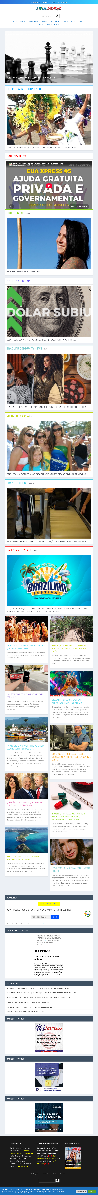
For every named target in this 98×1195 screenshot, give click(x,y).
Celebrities (44, 21)
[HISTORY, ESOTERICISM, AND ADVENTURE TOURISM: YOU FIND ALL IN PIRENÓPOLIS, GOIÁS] (71, 629)
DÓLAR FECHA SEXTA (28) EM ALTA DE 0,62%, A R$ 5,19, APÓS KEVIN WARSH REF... (41, 339)
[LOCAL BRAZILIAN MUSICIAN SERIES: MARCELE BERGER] (71, 852)
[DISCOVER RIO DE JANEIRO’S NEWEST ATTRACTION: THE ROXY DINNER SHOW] (71, 683)
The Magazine (33, 2)
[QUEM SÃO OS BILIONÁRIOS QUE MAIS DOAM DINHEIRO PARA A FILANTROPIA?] (26, 786)
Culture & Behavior (20, 80)
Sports (48, 24)
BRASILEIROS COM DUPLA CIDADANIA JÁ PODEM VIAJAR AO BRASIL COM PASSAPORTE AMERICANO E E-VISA (41, 993)
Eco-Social (63, 21)
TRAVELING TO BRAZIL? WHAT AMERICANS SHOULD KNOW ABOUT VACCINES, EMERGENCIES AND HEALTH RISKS (69, 816)
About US (45, 2)
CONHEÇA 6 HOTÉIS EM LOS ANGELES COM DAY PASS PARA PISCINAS (29, 1002)
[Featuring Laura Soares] (49, 243)
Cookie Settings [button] (81, 1191)
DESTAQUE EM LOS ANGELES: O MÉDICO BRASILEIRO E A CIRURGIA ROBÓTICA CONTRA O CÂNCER (71, 757)
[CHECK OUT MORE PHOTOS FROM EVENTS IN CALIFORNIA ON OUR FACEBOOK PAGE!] (49, 119)
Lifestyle (41, 24)
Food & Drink (54, 21)
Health (81, 21)
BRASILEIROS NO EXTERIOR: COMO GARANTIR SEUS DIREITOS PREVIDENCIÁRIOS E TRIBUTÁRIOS (46, 474)
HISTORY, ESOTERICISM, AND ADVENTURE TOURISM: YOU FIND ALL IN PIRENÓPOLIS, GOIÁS (69, 648)
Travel (55, 24)
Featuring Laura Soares (18, 271)
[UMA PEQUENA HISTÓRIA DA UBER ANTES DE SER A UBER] (26, 678)
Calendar (64, 2)
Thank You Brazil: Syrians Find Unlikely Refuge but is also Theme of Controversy (45, 77)
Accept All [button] (91, 1191)
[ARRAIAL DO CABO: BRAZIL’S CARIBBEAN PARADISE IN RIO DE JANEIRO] (26, 840)
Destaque (28, 80)
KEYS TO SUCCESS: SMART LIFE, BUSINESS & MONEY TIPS (25, 1012)
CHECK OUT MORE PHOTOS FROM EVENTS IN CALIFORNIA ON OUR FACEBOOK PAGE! (41, 147)
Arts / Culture (22, 21)
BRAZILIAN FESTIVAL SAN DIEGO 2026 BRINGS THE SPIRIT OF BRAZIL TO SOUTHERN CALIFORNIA (46, 407)
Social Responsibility (45, 80)
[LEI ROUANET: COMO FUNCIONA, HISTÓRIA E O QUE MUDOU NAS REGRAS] (26, 629)
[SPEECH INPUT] (54, 15)
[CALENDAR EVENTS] (49, 580)
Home (14, 21)
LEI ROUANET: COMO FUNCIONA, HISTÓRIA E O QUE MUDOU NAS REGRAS (31, 1007)
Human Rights (35, 80)
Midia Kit (54, 2)
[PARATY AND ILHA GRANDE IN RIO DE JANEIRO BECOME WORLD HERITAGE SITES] (26, 729)
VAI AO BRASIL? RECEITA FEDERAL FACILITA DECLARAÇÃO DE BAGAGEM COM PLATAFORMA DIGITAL (47, 541)
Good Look (73, 21)
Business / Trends (33, 21)
